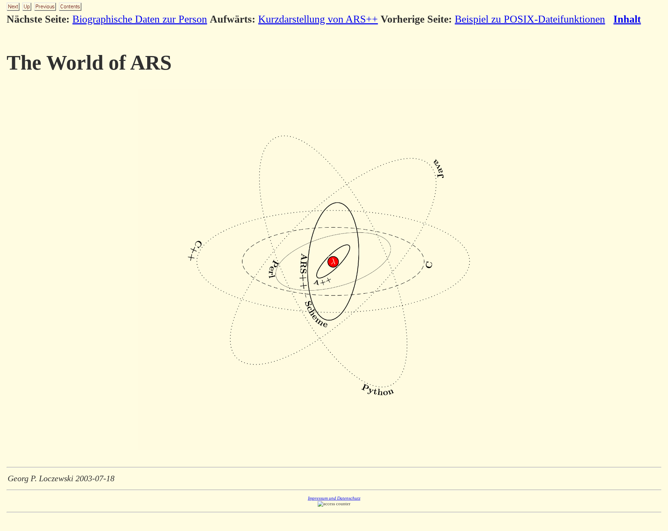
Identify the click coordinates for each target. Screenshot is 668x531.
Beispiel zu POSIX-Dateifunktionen (530, 19)
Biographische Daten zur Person (139, 19)
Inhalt (627, 19)
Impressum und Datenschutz (334, 498)
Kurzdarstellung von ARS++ (318, 19)
